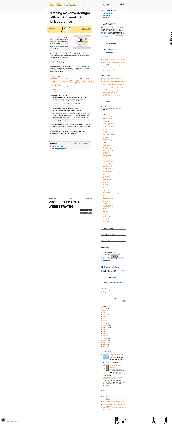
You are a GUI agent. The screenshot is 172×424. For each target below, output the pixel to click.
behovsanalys (106, 160)
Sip (103, 57)
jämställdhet (106, 202)
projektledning (106, 118)
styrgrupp (105, 169)
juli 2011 (103, 318)
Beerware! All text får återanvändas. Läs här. (12, 420)
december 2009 (105, 340)
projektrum (105, 211)
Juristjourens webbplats (56, 37)
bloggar (105, 147)
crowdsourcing (106, 176)
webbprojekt (106, 171)
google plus (106, 197)
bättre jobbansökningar (107, 32)
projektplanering (107, 141)
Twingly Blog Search (106, 107)
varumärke (105, 219)
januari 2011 (104, 324)
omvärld (105, 139)
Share (122, 4)
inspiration (105, 121)
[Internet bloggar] (105, 257)
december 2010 (105, 325)
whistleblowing (106, 192)
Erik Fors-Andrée (105, 28)
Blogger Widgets (109, 52)
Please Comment (68, 29)
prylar (104, 187)
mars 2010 (104, 335)
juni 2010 (103, 329)
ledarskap (103, 33)
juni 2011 (103, 320)
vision (104, 144)
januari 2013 (104, 309)
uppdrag (105, 218)
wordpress (105, 221)
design (104, 177)
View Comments (52, 28)
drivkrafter (105, 136)
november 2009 (105, 342)
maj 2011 (103, 322)
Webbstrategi (107, 15)
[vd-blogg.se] (170, 38)
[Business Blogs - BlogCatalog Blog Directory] (112, 258)
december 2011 (105, 316)
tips (104, 142)
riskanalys (105, 189)
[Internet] (117, 254)
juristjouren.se (55, 148)
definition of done (107, 150)
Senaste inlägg (52, 198)
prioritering (105, 210)
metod (104, 137)
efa (105, 292)
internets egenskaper (108, 123)
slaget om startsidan (108, 168)
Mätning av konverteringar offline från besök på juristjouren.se (70, 17)
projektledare (106, 149)
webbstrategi (62, 148)
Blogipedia (89, 210)
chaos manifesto (107, 161)
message (50, 31)
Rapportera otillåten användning (113, 282)
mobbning (105, 184)
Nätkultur (106, 17)
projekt (104, 185)
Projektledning (107, 13)
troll (104, 158)
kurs (104, 203)
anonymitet (105, 173)
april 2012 (103, 312)
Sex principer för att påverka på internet (112, 91)
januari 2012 (104, 314)
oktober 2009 (104, 344)
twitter (104, 190)
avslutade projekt (107, 145)
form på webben (107, 165)
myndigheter (106, 205)
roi (103, 213)
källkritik (105, 153)
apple (104, 174)
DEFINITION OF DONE (67, 4)
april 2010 (103, 333)
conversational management (110, 194)
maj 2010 (103, 331)
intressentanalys (107, 198)
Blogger (116, 277)
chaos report (106, 163)
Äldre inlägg (89, 198)
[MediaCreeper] (105, 260)
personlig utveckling (108, 206)
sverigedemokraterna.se (109, 216)
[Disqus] (70, 174)
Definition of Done (110, 267)
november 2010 (105, 327)
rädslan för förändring (108, 128)
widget (82, 210)
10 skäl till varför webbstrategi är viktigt (112, 96)
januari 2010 (104, 339)
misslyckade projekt (108, 134)
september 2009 (105, 346)
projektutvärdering (107, 155)
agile (104, 129)
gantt (104, 195)
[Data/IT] (103, 254)
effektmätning (60, 146)
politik (104, 208)
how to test (105, 182)
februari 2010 (104, 337)
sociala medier (106, 116)
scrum (104, 157)
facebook (105, 131)
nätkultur (105, 124)
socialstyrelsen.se (107, 126)
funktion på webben (108, 181)
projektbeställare (107, 166)
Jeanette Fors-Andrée (109, 291)
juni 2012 (103, 310)
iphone (104, 200)
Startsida (71, 198)
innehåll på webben (108, 132)
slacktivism (105, 214)
